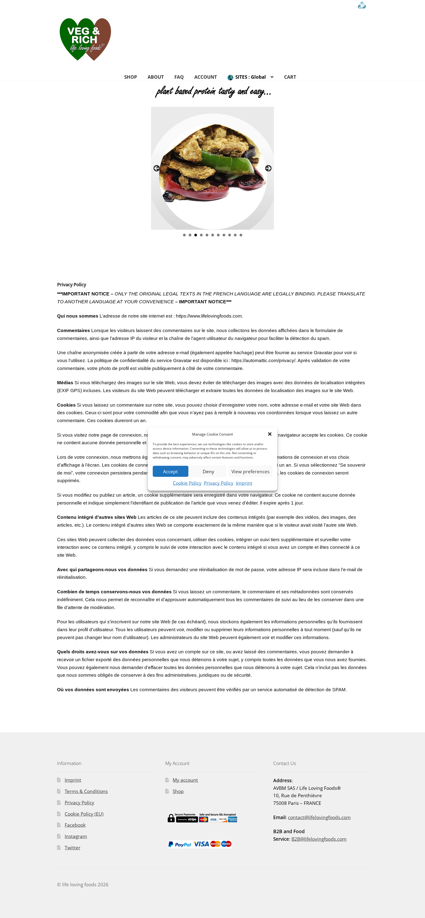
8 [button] (224, 235)
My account (185, 780)
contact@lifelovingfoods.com (319, 817)
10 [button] (235, 235)
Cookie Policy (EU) (84, 814)
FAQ (179, 77)
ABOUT (156, 77)
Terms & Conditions (86, 791)
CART (290, 77)
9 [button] (229, 235)
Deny (208, 471)
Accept (170, 471)
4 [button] (201, 235)
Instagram (76, 836)
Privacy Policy (218, 483)
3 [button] (195, 235)
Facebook (75, 825)
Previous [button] (156, 168)
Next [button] (268, 168)
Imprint (244, 483)
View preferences (250, 471)
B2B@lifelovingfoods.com (319, 839)
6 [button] (212, 235)
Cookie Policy (187, 483)
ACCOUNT (205, 77)
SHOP (130, 77)
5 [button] (207, 235)
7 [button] (218, 235)
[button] (269, 434)
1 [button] (184, 235)
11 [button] (241, 235)
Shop (178, 791)
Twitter (72, 847)
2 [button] (190, 235)
